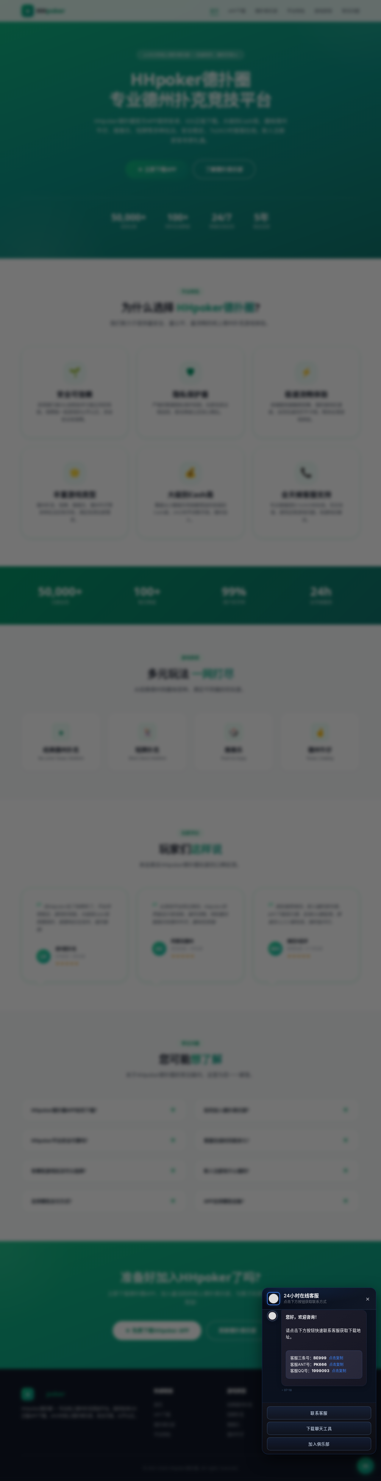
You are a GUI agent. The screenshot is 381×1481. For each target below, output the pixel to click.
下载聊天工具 (319, 1428)
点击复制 (336, 1358)
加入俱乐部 (319, 1444)
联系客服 (318, 1413)
